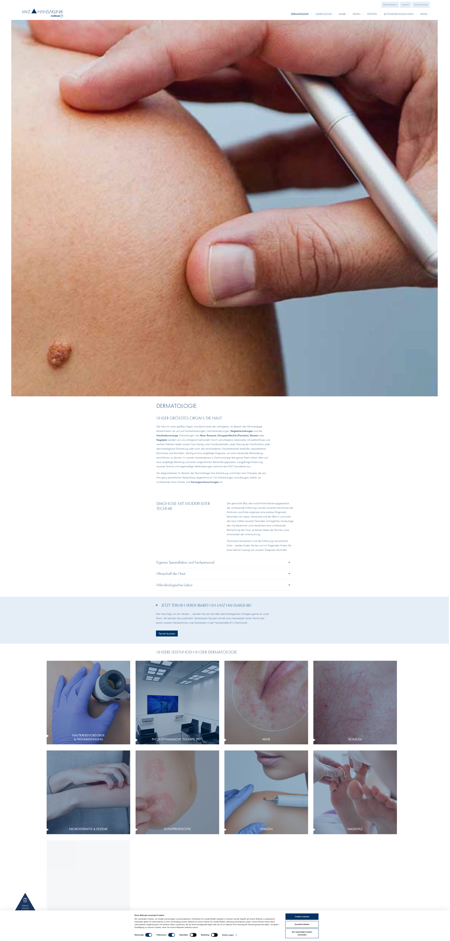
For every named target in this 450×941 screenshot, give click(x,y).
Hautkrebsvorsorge (167, 435)
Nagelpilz (161, 439)
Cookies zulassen (302, 917)
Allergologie (323, 14)
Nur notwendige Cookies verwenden (302, 933)
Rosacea (211, 435)
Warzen (254, 435)
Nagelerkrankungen (242, 431)
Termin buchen (421, 5)
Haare (342, 14)
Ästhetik (372, 14)
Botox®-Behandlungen (399, 14)
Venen (356, 14)
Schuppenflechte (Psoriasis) (233, 435)
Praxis (423, 14)
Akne (202, 435)
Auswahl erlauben (302, 924)
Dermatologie (300, 14)
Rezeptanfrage (390, 5)
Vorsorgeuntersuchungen (205, 482)
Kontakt (405, 5)
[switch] (171, 935)
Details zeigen (228, 935)
